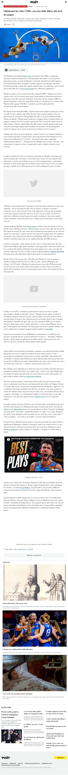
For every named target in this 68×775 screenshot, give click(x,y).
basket (11, 549)
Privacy (20, 763)
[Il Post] (34, 1)
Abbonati (61, 758)
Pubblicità (13, 763)
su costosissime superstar (32, 376)
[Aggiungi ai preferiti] (13, 24)
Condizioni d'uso (47, 763)
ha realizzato (13, 429)
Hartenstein (18, 409)
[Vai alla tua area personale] (66, 2)
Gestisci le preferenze (32, 763)
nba (15, 549)
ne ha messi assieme (27, 88)
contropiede (49, 329)
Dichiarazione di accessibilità (10, 765)
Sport (30, 6)
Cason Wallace (25, 487)
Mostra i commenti (34, 555)
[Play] (6, 70)
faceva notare (31, 226)
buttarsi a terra (40, 396)
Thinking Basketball (57, 251)
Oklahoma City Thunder (25, 549)
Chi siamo (4, 763)
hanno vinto (27, 76)
